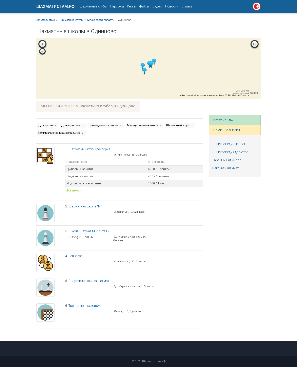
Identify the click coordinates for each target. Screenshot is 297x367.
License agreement (241, 93)
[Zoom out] (42, 51)
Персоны (117, 6)
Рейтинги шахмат (225, 168)
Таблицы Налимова (226, 160)
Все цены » (74, 190)
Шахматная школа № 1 (85, 206)
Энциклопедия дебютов (230, 152)
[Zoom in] (42, 44)
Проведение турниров (105, 125)
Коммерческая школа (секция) (60, 132)
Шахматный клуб (179, 125)
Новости (171, 6)
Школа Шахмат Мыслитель (88, 231)
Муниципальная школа (144, 125)
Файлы (144, 6)
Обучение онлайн (226, 130)
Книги (131, 6)
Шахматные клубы (93, 6)
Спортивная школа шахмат (88, 281)
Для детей (47, 125)
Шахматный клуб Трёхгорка (89, 149)
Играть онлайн (224, 120)
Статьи (186, 6)
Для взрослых (72, 125)
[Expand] (255, 44)
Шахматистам (45, 19)
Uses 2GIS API (242, 91)
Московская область (100, 19)
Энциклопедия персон (229, 144)
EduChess (75, 256)
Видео (157, 6)
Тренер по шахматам (84, 306)
